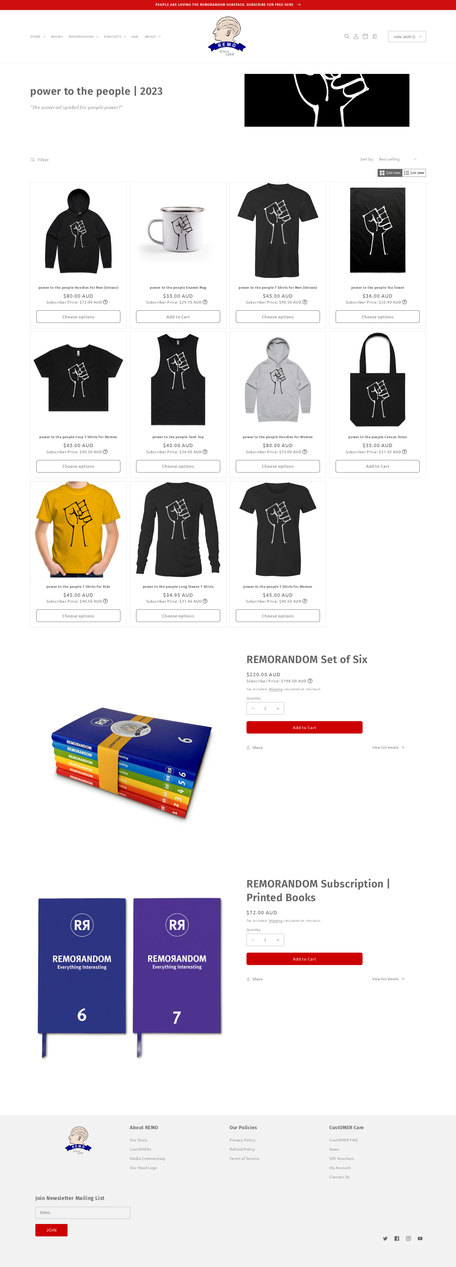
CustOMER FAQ (343, 1139)
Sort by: (366, 159)
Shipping (276, 689)
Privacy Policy (242, 1139)
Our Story (138, 1139)
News (334, 1149)
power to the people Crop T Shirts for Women (78, 437)
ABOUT (150, 37)
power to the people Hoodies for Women (278, 437)
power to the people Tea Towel (377, 288)
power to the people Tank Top (178, 437)
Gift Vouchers (341, 1158)
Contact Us (339, 1176)
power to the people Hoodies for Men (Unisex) (78, 288)
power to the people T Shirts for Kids (78, 587)
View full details (385, 747)
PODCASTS (112, 37)
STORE (35, 37)
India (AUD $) (404, 36)
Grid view (393, 173)
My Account (340, 1167)
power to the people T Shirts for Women (277, 587)
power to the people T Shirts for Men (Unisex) (278, 288)
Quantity (253, 698)
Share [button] (258, 747)
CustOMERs (140, 1149)
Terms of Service (245, 1158)
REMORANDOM (81, 37)
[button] (37, 36)
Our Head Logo (143, 1167)
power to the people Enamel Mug (178, 288)
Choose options (78, 316)
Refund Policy (242, 1149)
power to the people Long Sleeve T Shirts (178, 587)
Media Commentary (147, 1158)
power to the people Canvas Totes (377, 437)
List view (417, 173)
